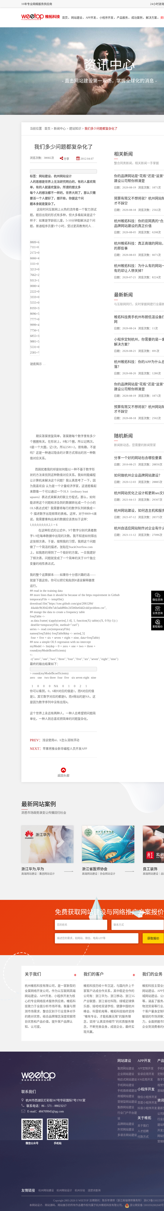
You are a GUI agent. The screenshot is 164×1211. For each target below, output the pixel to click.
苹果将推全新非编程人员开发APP (65, 748)
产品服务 (122, 17)
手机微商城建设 (127, 1090)
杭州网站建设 (46, 1190)
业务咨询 (157, 610)
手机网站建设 (125, 1085)
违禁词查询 (94, 1190)
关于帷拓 (144, 1118)
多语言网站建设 (127, 1135)
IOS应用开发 (145, 1079)
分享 (66, 158)
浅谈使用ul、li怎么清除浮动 (60, 740)
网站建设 (76, 17)
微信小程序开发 (147, 1097)
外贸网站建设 (125, 1129)
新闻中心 (60, 128)
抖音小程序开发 (147, 1108)
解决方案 (151, 17)
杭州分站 (80, 1190)
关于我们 (143, 1125)
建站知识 (75, 128)
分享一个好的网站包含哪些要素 (138, 458)
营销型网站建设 (127, 1101)
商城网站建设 (125, 1096)
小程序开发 (106, 17)
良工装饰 (150, 869)
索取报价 (157, 623)
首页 (65, 17)
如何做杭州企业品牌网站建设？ (138, 475)
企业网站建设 (125, 1073)
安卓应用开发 (146, 1073)
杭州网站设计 (64, 1190)
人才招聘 (143, 1131)
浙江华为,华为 (32, 869)
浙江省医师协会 (94, 869)
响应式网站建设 (127, 1079)
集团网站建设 (125, 1068)
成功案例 (136, 17)
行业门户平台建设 (127, 1115)
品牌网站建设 (125, 1123)
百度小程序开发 (147, 1102)
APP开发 (91, 17)
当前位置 (36, 128)
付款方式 (143, 1136)
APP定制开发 (146, 1068)
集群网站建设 (125, 1107)
